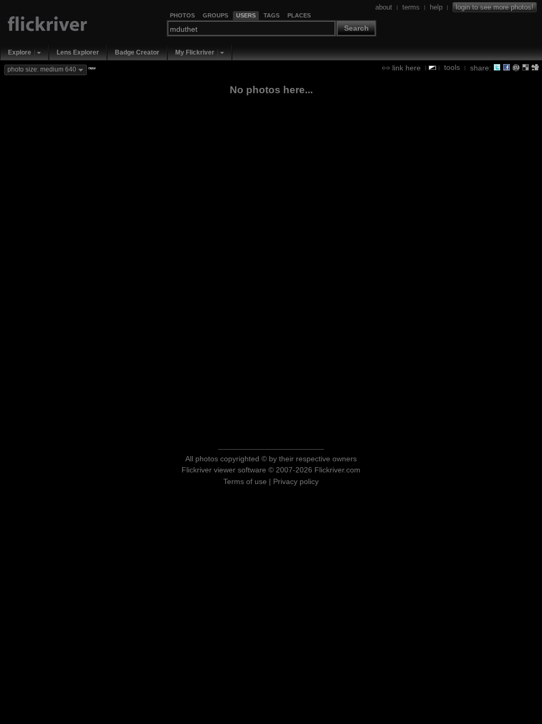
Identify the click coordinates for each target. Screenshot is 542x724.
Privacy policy (296, 481)
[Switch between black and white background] (432, 68)
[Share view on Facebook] (506, 67)
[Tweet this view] (497, 67)
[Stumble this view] (516, 67)
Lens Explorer (78, 52)
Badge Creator (137, 52)
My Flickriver (194, 52)
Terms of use (245, 481)
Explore (19, 52)
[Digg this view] (535, 67)
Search (356, 28)
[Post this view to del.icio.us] (525, 67)
